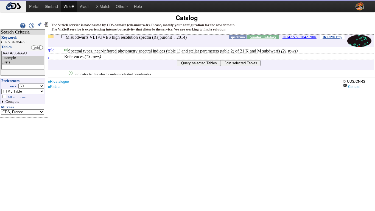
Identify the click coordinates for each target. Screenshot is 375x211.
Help (138, 6)
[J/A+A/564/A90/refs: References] (23, 62)
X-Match (103, 6)
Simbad (51, 6)
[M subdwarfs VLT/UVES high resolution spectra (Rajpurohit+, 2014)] (23, 53)
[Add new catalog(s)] (37, 48)
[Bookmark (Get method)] (31, 25)
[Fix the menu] (39, 24)
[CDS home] (13, 6)
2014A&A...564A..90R (299, 37)
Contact (353, 86)
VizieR (68, 6)
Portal (34, 6)
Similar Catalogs (263, 37)
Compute (12, 101)
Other (121, 6)
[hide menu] (46, 24)
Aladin (85, 6)
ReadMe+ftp (332, 37)
